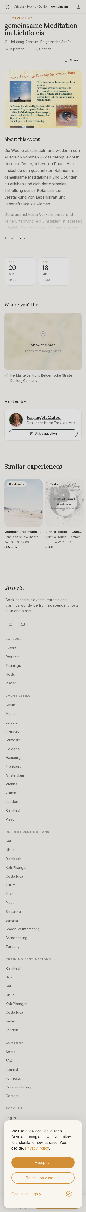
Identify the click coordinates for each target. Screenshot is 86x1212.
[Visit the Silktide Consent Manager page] (69, 1194)
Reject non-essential (43, 1177)
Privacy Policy (37, 1148)
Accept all (43, 1162)
